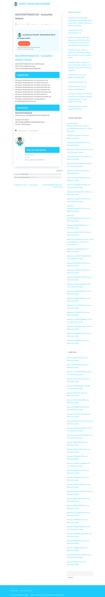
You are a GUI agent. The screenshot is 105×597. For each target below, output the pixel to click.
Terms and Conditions (26, 590)
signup (19, 174)
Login (15, 174)
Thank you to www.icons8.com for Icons (46, 595)
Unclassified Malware (33, 130)
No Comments (50, 24)
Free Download (24, 43)
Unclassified (41, 24)
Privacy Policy (26, 49)
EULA (22, 49)
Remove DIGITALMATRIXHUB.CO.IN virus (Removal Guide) (78, 218)
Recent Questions (75, 12)
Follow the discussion (61, 170)
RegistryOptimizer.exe (22, 130)
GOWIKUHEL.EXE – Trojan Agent (26, 185)
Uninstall (32, 49)
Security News (72, 123)
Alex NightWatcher (33, 24)
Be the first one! (33, 177)
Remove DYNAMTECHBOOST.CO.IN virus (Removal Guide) (78, 208)
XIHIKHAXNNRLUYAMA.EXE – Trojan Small (53, 186)
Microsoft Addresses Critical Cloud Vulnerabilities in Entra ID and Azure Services (80, 242)
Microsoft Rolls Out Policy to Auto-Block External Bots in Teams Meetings (79, 128)
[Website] (25, 157)
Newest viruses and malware (34, 3)
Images (62, 595)
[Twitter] (28, 157)
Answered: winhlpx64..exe (77, 82)
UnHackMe (33, 107)
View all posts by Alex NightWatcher (35, 160)
